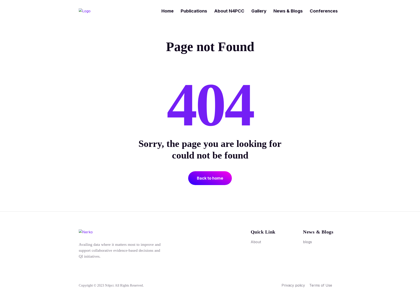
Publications (194, 11)
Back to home (210, 178)
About (256, 242)
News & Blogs (288, 11)
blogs (307, 242)
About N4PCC (229, 11)
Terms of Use (320, 285)
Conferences (324, 11)
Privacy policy (293, 285)
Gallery (258, 11)
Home (167, 11)
